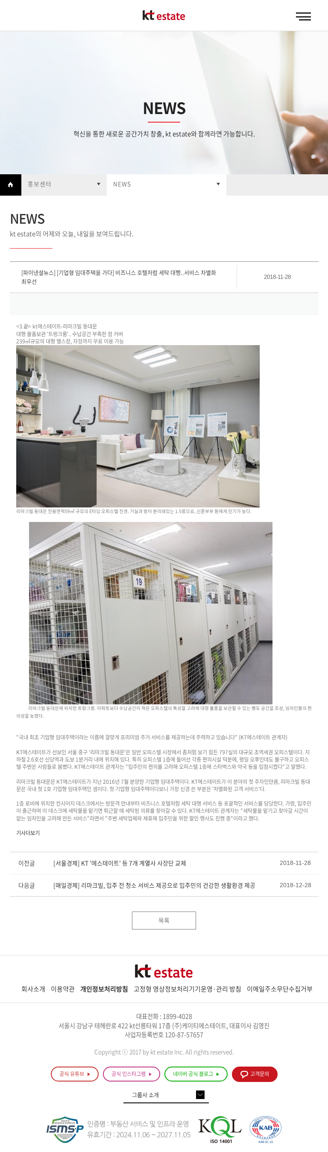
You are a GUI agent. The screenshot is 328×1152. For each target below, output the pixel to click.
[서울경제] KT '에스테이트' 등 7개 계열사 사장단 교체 (119, 863)
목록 (164, 920)
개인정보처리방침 (104, 989)
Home (10, 185)
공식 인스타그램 (129, 1074)
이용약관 (63, 989)
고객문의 (259, 1074)
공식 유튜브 (72, 1074)
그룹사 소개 (145, 1094)
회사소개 (33, 989)
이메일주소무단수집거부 (280, 989)
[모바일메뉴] (303, 17)
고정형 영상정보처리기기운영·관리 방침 (187, 989)
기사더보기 (28, 833)
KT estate (164, 15)
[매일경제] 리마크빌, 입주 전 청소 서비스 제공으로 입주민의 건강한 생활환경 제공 (154, 885)
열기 (64, 185)
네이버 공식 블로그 (193, 1074)
